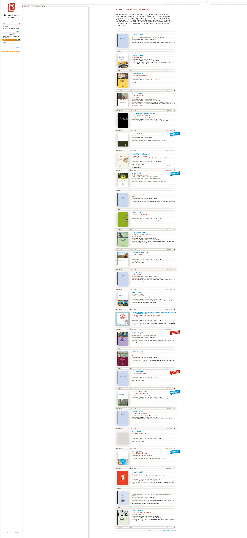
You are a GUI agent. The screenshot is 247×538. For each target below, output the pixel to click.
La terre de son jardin (139, 215)
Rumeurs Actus (181, 4)
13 (168, 31)
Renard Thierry (138, 34)
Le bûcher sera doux (139, 374)
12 (166, 31)
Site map (244, 1)
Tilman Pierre (137, 431)
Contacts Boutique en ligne (203, 1)
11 (164, 31)
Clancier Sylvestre (139, 193)
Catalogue (205, 4)
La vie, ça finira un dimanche (142, 234)
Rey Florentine (137, 371)
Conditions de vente (214, 1)
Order (17, 47)
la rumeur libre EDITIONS (13, 532)
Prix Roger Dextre (169, 4)
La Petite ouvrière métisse (141, 115)
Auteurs (217, 4)
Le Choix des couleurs (140, 433)
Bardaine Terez (137, 133)
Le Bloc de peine (138, 354)
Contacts (241, 4)
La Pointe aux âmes (138, 135)
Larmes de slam (137, 294)
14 (169, 31)
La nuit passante (137, 57)
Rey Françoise (137, 471)
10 (163, 31)
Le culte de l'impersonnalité (141, 513)
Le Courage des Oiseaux (140, 493)
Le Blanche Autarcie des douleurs (144, 334)
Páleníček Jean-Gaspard (141, 154)
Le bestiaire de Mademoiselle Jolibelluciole (147, 315)
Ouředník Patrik (138, 153)
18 (172, 31)
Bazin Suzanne (137, 472)
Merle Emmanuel (138, 54)
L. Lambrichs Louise (139, 232)
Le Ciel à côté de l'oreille (140, 453)
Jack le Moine (137, 292)
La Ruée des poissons (139, 156)
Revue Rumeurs (193, 4)
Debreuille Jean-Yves (140, 252)
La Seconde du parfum (140, 175)
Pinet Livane (136, 213)
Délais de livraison (224, 1)
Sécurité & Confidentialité (235, 1)
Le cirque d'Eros (137, 474)
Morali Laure (137, 451)
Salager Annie (137, 411)
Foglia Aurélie (137, 510)
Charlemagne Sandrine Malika (143, 113)
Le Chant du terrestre (139, 413)
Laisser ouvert (137, 254)
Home (43, 6)
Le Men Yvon (136, 173)
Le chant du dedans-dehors (141, 393)
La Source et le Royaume (140, 195)
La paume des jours (138, 95)
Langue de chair (137, 274)
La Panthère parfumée (139, 76)
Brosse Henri (137, 272)
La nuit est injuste (138, 36)
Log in (17, 31)
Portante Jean (137, 73)
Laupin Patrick (137, 332)
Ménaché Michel (138, 93)
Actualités (229, 4)
